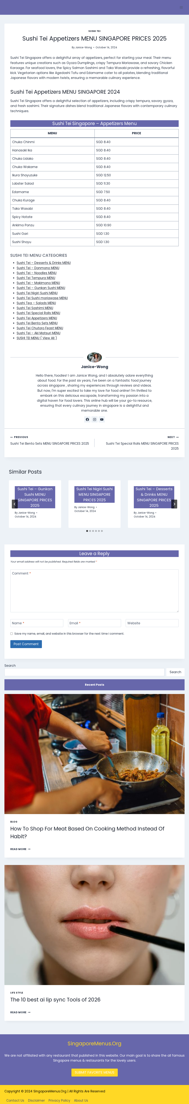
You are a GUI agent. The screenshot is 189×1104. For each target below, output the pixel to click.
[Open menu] (181, 7)
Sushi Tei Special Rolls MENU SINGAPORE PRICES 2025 (142, 443)
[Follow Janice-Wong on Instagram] (94, 419)
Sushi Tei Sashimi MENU (35, 308)
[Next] (174, 504)
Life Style (16, 992)
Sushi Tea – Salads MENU (36, 303)
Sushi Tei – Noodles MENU (36, 273)
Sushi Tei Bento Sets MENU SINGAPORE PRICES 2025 (49, 440)
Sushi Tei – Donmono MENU (38, 268)
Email (75, 623)
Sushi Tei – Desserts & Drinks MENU (44, 263)
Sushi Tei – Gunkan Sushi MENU (41, 288)
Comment (21, 573)
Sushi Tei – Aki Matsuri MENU (38, 333)
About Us (81, 1100)
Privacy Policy (59, 1100)
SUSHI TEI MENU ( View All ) (37, 338)
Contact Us (15, 1100)
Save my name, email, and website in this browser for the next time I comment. (69, 634)
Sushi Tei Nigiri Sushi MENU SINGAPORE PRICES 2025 (94, 494)
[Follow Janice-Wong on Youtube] (102, 419)
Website (133, 623)
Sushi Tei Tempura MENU (36, 278)
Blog (13, 821)
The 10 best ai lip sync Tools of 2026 (55, 999)
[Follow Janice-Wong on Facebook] (87, 419)
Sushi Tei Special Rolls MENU (38, 313)
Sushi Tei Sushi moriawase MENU (42, 298)
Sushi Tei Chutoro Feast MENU (40, 328)
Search (10, 665)
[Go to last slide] (15, 504)
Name (18, 623)
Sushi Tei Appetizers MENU (37, 318)
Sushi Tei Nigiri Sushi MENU (37, 293)
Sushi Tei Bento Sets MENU (37, 323)
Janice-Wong (83, 47)
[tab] (87, 531)
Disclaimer (36, 1100)
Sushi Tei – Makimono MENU (38, 283)
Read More (20, 849)
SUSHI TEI (94, 31)
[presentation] (94, 754)
